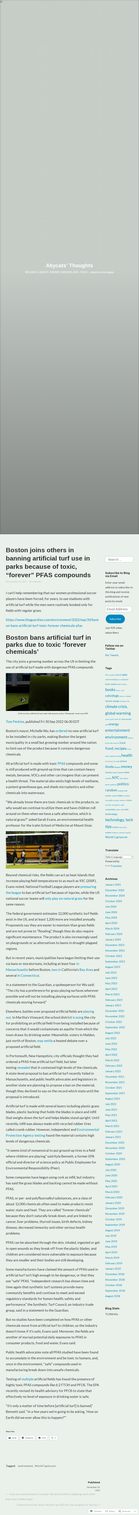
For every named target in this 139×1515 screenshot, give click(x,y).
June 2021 (111, 1109)
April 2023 (111, 988)
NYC (115, 777)
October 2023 (113, 955)
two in (56, 970)
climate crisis (125, 701)
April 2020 (111, 1186)
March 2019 (112, 1257)
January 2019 (113, 1268)
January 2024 (113, 939)
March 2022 (112, 1060)
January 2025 (113, 884)
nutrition (108, 778)
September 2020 (115, 1158)
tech (126, 809)
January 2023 (113, 1005)
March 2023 (112, 994)
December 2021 (114, 1076)
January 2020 (113, 1202)
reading (121, 791)
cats (122, 690)
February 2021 (113, 1131)
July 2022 (110, 1038)
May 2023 (111, 983)
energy (114, 724)
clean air (122, 696)
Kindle (109, 767)
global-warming (115, 756)
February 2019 (113, 1263)
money (126, 766)
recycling (127, 796)
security (108, 805)
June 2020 (111, 1175)
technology (111, 813)
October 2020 (113, 1153)
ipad (117, 761)
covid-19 (117, 719)
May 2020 (111, 1180)
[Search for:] (119, 559)
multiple (27, 1379)
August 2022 (112, 1032)
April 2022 (111, 1054)
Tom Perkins (15, 722)
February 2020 (113, 1197)
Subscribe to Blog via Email (117, 574)
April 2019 (111, 1252)
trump (120, 827)
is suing (77, 1017)
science (129, 800)
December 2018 (114, 1274)
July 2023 (110, 972)
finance (116, 743)
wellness (115, 833)
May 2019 (111, 1246)
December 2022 (114, 1010)
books (110, 689)
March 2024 (112, 928)
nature (120, 772)
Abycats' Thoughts (69, 265)
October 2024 (113, 901)
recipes (120, 795)
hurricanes (109, 761)
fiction (107, 743)
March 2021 (112, 1126)
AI (106, 675)
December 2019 (114, 1208)
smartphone (116, 805)
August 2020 (112, 1164)
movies (108, 772)
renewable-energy (112, 800)
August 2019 (112, 1230)
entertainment (117, 730)
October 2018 (113, 1285)
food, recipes (116, 748)
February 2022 (113, 1065)
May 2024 (111, 917)
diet (106, 725)
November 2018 (115, 1279)
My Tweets (112, 655)
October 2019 (113, 1219)
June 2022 (111, 1043)
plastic (126, 778)
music (114, 772)
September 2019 (115, 1224)
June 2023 (111, 977)
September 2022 (115, 1027)
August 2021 (112, 1098)
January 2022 (113, 1071)
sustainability (110, 809)
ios (115, 761)
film (111, 743)
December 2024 (114, 890)
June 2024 (111, 912)
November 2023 (115, 950)
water (125, 827)
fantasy (130, 738)
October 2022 (113, 1021)
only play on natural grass (64, 898)
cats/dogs (112, 695)
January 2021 (113, 1137)
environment (25, 1465)
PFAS (61, 763)
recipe (113, 796)
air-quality (111, 675)
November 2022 (115, 1016)
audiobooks (124, 679)
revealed (23, 1067)
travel (115, 827)
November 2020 (115, 1148)
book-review (110, 684)
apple (124, 674)
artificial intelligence (112, 679)
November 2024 (115, 895)
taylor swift (120, 809)
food (122, 742)
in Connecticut (28, 975)
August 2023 (112, 966)
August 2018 (112, 1296)
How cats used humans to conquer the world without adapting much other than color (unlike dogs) (50, 1496)
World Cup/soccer (45, 1465)
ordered (61, 731)
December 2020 (114, 1142)
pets (121, 778)
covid (111, 719)
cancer (118, 690)
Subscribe (115, 618)
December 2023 (114, 944)
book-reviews (122, 684)
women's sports (125, 833)
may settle (45, 1041)
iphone (123, 761)
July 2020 (110, 1169)
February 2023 (113, 999)
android (118, 675)
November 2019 (115, 1213)
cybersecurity (126, 719)
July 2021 (110, 1104)
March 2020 (112, 1191)
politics (123, 784)
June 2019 (111, 1241)
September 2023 (115, 961)
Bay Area (86, 970)
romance (122, 800)
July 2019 (110, 1235)
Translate (116, 865)
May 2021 (111, 1115)
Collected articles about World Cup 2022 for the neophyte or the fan (57, 1505)
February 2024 (113, 933)
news (126, 772)
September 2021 (115, 1093)
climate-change (112, 701)
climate (128, 696)
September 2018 (115, 1290)
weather (108, 832)
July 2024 (110, 906)
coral (107, 719)
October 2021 (113, 1087)
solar (122, 805)
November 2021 (115, 1082)
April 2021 (111, 1120)
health (126, 755)
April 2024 (111, 923)
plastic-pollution (111, 785)
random (111, 790)
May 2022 (111, 1049)
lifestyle (117, 767)
